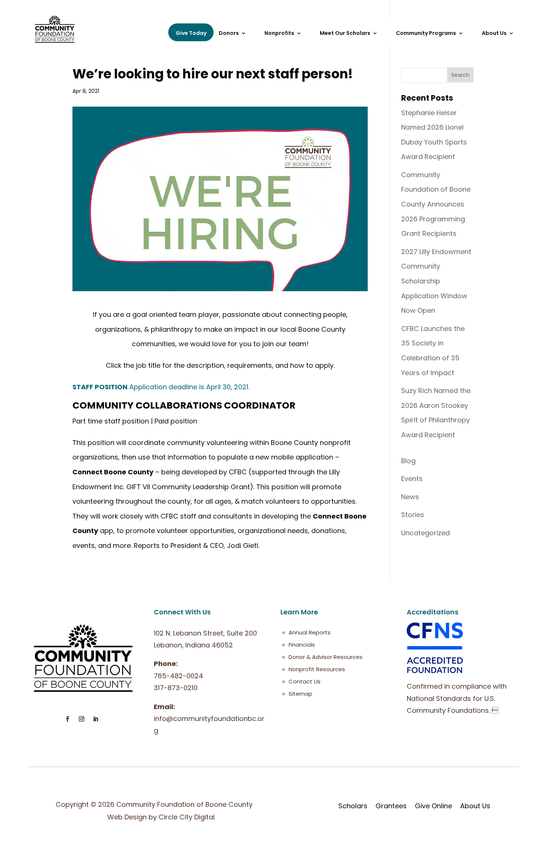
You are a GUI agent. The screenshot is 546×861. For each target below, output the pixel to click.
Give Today (191, 33)
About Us (475, 805)
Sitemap (300, 694)
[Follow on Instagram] (81, 719)
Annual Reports (310, 632)
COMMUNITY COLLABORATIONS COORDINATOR (183, 405)
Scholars (352, 805)
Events (412, 478)
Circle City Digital (187, 817)
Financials (302, 645)
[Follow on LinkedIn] (95, 719)
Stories (412, 514)
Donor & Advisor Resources (326, 657)
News (410, 496)
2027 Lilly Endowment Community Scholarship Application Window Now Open (436, 281)
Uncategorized (425, 532)
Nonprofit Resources (317, 669)
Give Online (433, 805)
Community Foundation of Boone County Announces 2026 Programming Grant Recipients (436, 204)
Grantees (391, 805)
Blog (408, 460)
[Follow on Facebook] (67, 719)
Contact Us (305, 681)
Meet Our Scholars (345, 33)
